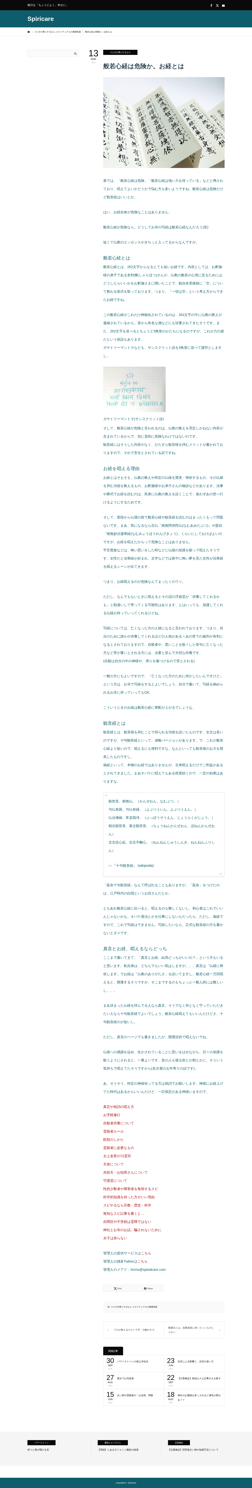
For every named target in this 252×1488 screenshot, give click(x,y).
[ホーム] (28, 31)
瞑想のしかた (113, 1139)
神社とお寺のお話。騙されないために (132, 1230)
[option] (59, 1448)
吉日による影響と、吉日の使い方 (196, 1361)
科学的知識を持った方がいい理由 (129, 1197)
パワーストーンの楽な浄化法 (132, 1361)
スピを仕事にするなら (120, 52)
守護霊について (115, 1180)
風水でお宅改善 (125, 1378)
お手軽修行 (111, 1115)
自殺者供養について (118, 1123)
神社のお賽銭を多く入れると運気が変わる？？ (199, 1397)
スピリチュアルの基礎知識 (145, 1307)
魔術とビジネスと (113, 1442)
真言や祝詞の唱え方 (118, 1107)
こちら (146, 1253)
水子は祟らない (115, 1238)
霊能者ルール (113, 1131)
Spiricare (40, 18)
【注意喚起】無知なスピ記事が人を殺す (199, 1378)
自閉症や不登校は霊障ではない (127, 1222)
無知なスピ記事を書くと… (123, 1213)
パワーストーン (41, 1442)
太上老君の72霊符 (117, 1156)
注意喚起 (179, 1442)
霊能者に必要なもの (118, 1148)
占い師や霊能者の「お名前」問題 (135, 1395)
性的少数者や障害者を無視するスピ (130, 1189)
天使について (113, 1164)
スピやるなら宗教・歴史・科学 (127, 1205)
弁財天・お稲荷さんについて (125, 1172)
